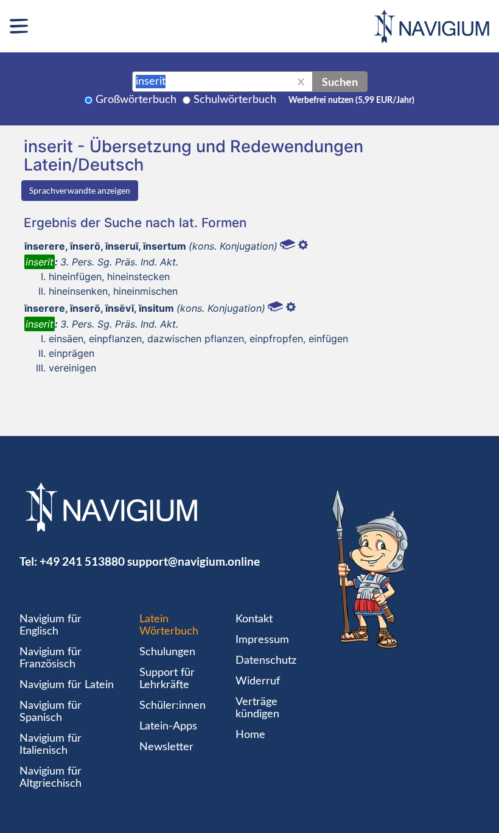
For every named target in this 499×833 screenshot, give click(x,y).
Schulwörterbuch (235, 99)
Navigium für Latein (66, 685)
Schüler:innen (172, 705)
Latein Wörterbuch (168, 625)
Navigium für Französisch (50, 658)
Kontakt (254, 619)
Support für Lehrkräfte (167, 679)
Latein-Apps (168, 726)
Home (250, 734)
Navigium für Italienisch (50, 744)
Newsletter (166, 747)
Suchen (340, 81)
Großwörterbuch (136, 99)
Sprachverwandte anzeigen (79, 190)
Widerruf (258, 681)
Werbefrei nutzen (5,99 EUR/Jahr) (351, 100)
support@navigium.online (193, 561)
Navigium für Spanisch (50, 711)
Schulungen (167, 652)
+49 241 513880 (82, 561)
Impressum (262, 639)
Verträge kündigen (257, 708)
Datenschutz (266, 660)
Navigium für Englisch (50, 625)
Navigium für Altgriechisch (50, 777)
